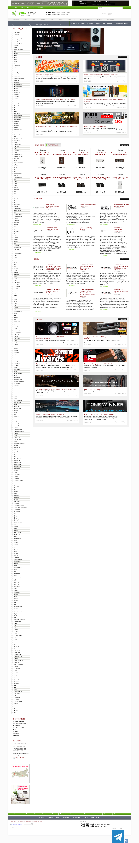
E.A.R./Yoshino (17, 210)
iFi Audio (16, 292)
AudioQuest (17, 92)
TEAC (15, 639)
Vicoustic (16, 672)
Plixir (15, 482)
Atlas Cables (17, 69)
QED (15, 513)
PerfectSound (17, 464)
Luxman (16, 344)
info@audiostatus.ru (20, 758)
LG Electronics (17, 332)
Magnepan (16, 352)
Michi (15, 375)
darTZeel (16, 175)
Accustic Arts (17, 36)
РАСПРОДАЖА (107, 23)
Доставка (42, 19)
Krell (15, 319)
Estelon (16, 235)
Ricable (16, 542)
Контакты (99, 19)
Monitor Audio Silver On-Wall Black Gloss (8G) (81, 153)
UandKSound (17, 662)
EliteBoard (16, 220)
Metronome (17, 369)
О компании (16, 19)
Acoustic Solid (17, 41)
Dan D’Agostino (18, 173)
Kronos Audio (17, 321)
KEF (15, 315)
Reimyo (16, 530)
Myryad (16, 410)
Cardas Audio (17, 144)
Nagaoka (16, 416)
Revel (15, 536)
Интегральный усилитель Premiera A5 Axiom (121, 291)
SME (15, 581)
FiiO (15, 251)
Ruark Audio (17, 553)
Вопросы (61, 19)
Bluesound (16, 121)
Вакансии (16, 733)
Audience (16, 74)
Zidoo (15, 712)
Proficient (16, 495)
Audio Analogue (17, 76)
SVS (15, 617)
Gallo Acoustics (18, 261)
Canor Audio (17, 140)
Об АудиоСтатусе (18, 721)
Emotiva (16, 224)
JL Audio (16, 307)
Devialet (16, 187)
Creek (15, 167)
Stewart (16, 608)
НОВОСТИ (74, 23)
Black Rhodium (17, 119)
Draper (15, 197)
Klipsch (16, 317)
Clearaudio (16, 158)
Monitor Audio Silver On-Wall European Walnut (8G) (62, 153)
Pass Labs (16, 454)
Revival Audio (17, 538)
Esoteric (16, 230)
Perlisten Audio (17, 466)
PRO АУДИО (66, 817)
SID (15, 571)
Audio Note (16, 80)
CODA (15, 160)
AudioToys (16, 94)
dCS (15, 179)
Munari (15, 404)
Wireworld (16, 699)
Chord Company (18, 154)
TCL (15, 637)
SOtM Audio (17, 592)
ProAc (15, 493)
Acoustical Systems (19, 43)
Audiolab (16, 88)
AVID (15, 100)
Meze (15, 371)
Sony (15, 588)
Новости (16, 729)
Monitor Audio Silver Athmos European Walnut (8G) (81, 178)
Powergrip (16, 486)
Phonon (16, 470)
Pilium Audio (17, 474)
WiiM (15, 695)
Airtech (15, 47)
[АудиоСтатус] (23, 13)
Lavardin (16, 327)
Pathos (15, 456)
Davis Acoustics (18, 177)
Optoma (16, 445)
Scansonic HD (17, 561)
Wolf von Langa (18, 701)
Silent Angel (17, 573)
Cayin (15, 148)
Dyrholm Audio (17, 208)
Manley (16, 356)
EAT (15, 212)
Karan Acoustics (18, 311)
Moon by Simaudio (18, 392)
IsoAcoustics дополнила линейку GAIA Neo (52, 206)
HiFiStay (16, 288)
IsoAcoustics (17, 297)
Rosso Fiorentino (18, 550)
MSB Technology (18, 400)
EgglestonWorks (18, 214)
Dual (15, 200)
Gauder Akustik (18, 263)
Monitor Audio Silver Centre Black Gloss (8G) (42, 178)
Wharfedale (17, 693)
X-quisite (16, 703)
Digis (15, 191)
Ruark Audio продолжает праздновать (118, 229)
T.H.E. (15, 623)
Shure (15, 569)
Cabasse (16, 136)
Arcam (15, 59)
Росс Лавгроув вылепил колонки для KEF (121, 205)
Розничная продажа (19, 723)
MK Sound (16, 385)
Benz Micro (17, 113)
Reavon (16, 526)
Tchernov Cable (18, 635)
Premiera (16, 487)
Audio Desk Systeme (19, 78)
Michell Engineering (18, 373)
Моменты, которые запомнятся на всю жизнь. (50, 414)
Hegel (15, 280)
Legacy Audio (17, 330)
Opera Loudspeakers (19, 443)
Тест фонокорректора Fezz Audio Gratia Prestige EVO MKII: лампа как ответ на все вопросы (87, 293)
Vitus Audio (16, 679)
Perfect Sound (17, 462)
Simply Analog (17, 577)
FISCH (15, 255)
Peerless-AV (17, 460)
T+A (15, 625)
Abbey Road (17, 32)
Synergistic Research (19, 619)
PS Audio (16, 499)
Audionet (16, 90)
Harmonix (16, 274)
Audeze (16, 71)
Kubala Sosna (17, 323)
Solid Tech (16, 582)
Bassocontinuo (17, 107)
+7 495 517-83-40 (53, 12)
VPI (15, 685)
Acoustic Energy (18, 38)
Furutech (16, 259)
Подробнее (38, 224)
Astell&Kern (17, 65)
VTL (15, 687)
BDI (15, 109)
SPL (15, 602)
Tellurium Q (17, 641)
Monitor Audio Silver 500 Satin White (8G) (120, 178)
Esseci (15, 233)
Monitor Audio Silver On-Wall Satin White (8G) (42, 153)
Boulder (16, 127)
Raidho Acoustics (18, 522)
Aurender (16, 98)
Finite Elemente (17, 253)
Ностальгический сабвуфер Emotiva (52, 228)
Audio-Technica (18, 86)
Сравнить (43, 150)
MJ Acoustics (17, 383)
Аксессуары (95, 817)
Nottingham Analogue (19, 431)
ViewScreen (17, 676)
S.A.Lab (16, 555)
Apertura (16, 55)
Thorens (16, 645)
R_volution (16, 520)
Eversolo (16, 239)
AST (15, 63)
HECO (15, 276)
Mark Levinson (17, 359)
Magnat (16, 350)
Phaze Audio (17, 468)
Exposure (16, 245)
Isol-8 (15, 299)
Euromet (16, 237)
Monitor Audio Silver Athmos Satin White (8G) (62, 178)
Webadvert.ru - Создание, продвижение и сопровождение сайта (26, 821)
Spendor (16, 600)
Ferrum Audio (17, 247)
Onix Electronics (18, 439)
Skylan (15, 579)
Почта (22, 7)
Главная (15, 7)
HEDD (15, 278)
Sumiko (16, 615)
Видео (58, 817)
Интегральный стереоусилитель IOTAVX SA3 (98, 364)
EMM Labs (16, 222)
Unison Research (18, 664)
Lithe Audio (16, 334)
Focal (15, 257)
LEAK (15, 328)
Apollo (15, 57)
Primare (16, 489)
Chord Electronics (18, 156)
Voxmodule (16, 683)
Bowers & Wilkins (18, 129)
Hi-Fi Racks (17, 282)
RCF (15, 524)
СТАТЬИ (82, 23)
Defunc (16, 181)
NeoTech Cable (18, 422)
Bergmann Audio (18, 115)
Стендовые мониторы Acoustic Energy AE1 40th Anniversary (53, 291)
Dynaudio (16, 202)
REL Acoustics (17, 534)
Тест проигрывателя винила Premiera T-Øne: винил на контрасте (86, 267)
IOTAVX (16, 295)
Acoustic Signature (18, 40)
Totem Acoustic (17, 654)
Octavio (16, 435)
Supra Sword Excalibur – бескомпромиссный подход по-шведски (56, 389)
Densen (16, 185)
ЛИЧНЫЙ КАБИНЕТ (122, 23)
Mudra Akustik (17, 402)
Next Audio (16, 423)
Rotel (15, 551)
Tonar (15, 648)
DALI (15, 171)
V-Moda (16, 666)
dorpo (15, 195)
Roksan (16, 546)
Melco (15, 367)
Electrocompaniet (18, 216)
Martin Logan (17, 361)
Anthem (16, 53)
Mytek (15, 412)
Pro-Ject (16, 491)
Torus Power (17, 652)
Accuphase (17, 34)
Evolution (16, 241)
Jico (15, 305)
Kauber (16, 313)
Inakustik (16, 294)
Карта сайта (30, 7)
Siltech (15, 575)
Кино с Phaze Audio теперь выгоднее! (95, 126)
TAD (15, 627)
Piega (15, 472)
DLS (15, 193)
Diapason (16, 189)
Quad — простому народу (86, 228)
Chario (15, 152)
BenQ (15, 111)
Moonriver (16, 394)
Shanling (16, 563)
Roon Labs (16, 548)
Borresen (16, 125)
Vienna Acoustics (18, 674)
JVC (15, 309)
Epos (15, 228)
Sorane (16, 590)
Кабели (85, 817)
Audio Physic (17, 82)
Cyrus (15, 169)
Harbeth (16, 272)
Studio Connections (19, 612)
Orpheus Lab (17, 447)
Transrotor (16, 658)
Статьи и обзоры (18, 727)
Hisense (16, 290)
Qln (15, 515)
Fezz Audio (16, 249)
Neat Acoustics (17, 420)
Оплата (51, 19)
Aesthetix (16, 45)
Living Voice (17, 338)
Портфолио (16, 725)
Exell (15, 243)
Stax (15, 604)
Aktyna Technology (18, 49)
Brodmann (16, 131)
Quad (15, 517)
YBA (15, 707)
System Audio (17, 621)
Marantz (16, 358)
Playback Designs (18, 480)
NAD (15, 414)
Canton (16, 142)
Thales (15, 643)
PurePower (16, 503)
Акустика (42, 817)
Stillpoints (16, 610)
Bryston (16, 133)
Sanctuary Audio (18, 559)
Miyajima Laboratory (19, 381)
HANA (15, 270)
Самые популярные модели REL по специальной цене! (101, 75)
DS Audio (16, 199)
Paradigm (16, 451)
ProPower (16, 497)
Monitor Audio (17, 389)
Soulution (16, 596)
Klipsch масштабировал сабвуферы (88, 205)
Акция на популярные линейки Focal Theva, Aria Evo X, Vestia (55, 99)
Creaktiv (16, 166)
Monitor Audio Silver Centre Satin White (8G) (100, 153)
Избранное (40, 7)
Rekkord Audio (17, 532)
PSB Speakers (17, 501)
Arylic (15, 61)
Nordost (16, 427)
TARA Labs (16, 633)
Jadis (15, 303)
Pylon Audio (17, 509)
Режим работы (110, 19)
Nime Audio (16, 425)
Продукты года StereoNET (44, 364)
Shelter (15, 565)
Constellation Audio (18, 162)
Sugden (16, 613)
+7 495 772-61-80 (53, 14)
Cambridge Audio (18, 138)
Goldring (16, 266)
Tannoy (16, 631)
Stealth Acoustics (18, 606)
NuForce (16, 433)
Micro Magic (17, 377)
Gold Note (16, 264)
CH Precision (17, 150)
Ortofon (16, 449)
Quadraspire (17, 518)
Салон (25, 19)
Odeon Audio (17, 437)
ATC (15, 67)
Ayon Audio (16, 104)
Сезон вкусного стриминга (44, 75)
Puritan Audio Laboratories (20, 507)
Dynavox (16, 206)
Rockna (16, 544)
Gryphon (16, 268)
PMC (15, 484)
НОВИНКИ (90, 23)
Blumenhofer (17, 123)
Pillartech (16, 476)
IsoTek (15, 301)
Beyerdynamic (17, 117)
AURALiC (16, 96)
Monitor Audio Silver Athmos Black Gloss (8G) (100, 178)
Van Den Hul (17, 668)
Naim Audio (16, 418)
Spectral (16, 598)
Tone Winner (17, 650)
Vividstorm (16, 681)
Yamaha (16, 705)
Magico (16, 348)
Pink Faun (16, 478)
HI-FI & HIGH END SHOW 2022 (94, 389)
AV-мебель (76, 817)
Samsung (16, 557)
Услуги (33, 19)
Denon (15, 183)
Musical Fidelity (17, 408)
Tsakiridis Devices (18, 660)
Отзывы (15, 731)
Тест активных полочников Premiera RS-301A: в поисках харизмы (121, 267)
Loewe (15, 340)
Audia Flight (17, 72)
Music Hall (16, 406)
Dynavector (17, 204)
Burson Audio (17, 135)
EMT (15, 226)
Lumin (15, 342)
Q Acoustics (17, 511)
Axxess (16, 102)
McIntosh (16, 365)
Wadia (15, 689)
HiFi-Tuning (17, 286)
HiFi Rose (16, 284)
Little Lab (16, 336)
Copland (16, 164)
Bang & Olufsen (18, 105)
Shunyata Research (19, 567)
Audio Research (18, 84)
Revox (15, 540)
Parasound (16, 453)
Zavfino (16, 709)
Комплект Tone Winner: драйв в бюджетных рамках (100, 414)
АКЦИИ (98, 23)
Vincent (16, 677)
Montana (16, 390)
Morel (15, 398)
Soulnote (16, 594)
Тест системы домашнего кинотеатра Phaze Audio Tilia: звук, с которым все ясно (53, 267)
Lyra (15, 346)
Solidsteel (16, 584)
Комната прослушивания (86, 19)
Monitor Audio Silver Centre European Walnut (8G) (120, 153)
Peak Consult (17, 458)
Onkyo (15, 441)
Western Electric (18, 691)
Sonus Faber (17, 586)
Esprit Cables (17, 231)
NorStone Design (18, 429)
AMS (15, 51)
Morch (15, 396)
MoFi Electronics (18, 387)
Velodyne (16, 670)
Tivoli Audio (16, 646)
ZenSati (16, 710)
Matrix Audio (17, 363)
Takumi (16, 629)
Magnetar (16, 354)
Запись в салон (71, 19)
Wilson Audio (17, 697)
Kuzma (15, 325)
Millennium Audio (18, 379)
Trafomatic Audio (18, 656)
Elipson (16, 218)
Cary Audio (16, 146)
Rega (15, 528)
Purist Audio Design (19, 505)
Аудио (50, 817)
